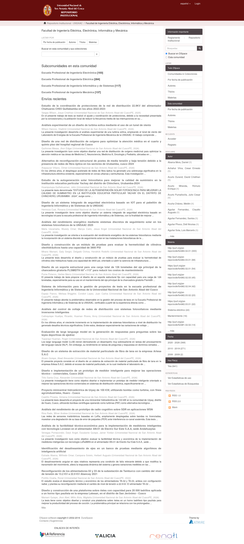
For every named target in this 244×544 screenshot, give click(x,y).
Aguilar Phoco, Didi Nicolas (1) (183, 224)
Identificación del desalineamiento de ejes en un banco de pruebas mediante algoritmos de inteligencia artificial (101, 449)
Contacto (43, 520)
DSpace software (48, 517)
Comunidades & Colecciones (182, 73)
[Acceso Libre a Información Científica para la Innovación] (105, 535)
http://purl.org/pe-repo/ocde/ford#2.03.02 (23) (181, 294)
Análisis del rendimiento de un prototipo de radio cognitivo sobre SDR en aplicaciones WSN (97, 409)
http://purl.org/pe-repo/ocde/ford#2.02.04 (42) (181, 285)
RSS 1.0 (176, 395)
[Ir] (199, 48)
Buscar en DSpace (177, 53)
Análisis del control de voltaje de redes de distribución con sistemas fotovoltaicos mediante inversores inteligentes (101, 310)
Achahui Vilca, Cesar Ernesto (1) (184, 170)
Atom (174, 407)
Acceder (172, 138)
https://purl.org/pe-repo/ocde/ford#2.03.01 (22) (181, 302)
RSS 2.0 (176, 401)
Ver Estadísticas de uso (179, 377)
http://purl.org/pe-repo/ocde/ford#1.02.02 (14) (181, 323)
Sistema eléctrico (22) (178, 310)
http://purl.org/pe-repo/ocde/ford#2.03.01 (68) (181, 258)
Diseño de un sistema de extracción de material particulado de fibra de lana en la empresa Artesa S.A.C (101, 352)
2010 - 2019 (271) (177, 348)
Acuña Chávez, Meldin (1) (181, 203)
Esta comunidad (176, 57)
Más (44, 507)
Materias (93, 42)
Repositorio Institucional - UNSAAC (65, 23)
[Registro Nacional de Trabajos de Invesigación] (164, 535)
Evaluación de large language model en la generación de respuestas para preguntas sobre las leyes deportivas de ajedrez (101, 333)
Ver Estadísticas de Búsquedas (183, 383)
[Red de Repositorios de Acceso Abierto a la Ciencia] (52, 534)
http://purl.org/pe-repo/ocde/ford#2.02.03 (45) (181, 276)
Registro (172, 144)
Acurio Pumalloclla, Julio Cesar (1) (184, 196)
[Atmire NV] (197, 521)
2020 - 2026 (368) (177, 342)
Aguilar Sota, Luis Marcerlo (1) (183, 230)
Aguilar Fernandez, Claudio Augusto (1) (184, 211)
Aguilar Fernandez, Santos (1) (183, 218)
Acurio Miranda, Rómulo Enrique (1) (184, 187)
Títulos (82, 42)
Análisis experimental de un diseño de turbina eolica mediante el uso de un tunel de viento (96, 125)
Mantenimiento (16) (177, 315)
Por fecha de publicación (54, 42)
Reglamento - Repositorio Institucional (184, 39)
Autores (72, 42)
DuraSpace (87, 517)
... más (171, 236)
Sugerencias (56, 520)
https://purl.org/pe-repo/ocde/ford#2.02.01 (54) (181, 267)
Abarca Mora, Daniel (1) (180, 162)
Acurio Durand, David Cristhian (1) (184, 178)
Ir (96, 54)
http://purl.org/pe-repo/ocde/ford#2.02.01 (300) (182, 249)
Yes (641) (172, 366)
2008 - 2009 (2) (175, 354)
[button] (185, 3)
